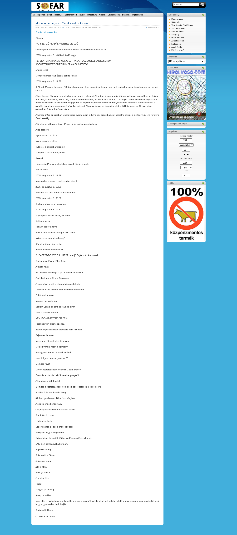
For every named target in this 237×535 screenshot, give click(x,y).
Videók (102, 15)
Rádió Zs (58, 15)
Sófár (49, 15)
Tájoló (82, 15)
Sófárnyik (175, 22)
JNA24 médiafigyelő (83, 27)
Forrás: (46, 32)
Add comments (153, 27)
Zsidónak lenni (177, 41)
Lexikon (125, 15)
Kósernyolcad (177, 19)
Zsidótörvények (178, 28)
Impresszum (137, 15)
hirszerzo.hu (97, 27)
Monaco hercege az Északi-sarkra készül (61, 23)
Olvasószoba (114, 15)
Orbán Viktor (70, 27)
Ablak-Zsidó (176, 47)
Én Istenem (176, 44)
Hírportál (41, 15)
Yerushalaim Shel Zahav (182, 25)
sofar (37, 27)
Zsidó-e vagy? (177, 50)
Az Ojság (175, 35)
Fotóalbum (92, 15)
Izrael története (177, 38)
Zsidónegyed (71, 15)
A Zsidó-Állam (177, 31)
